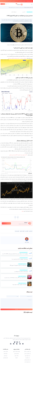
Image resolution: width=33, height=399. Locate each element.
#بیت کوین (20, 1)
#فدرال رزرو (26, 231)
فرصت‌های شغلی (5, 357)
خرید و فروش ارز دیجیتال (27, 351)
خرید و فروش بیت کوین (27, 353)
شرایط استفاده (5, 353)
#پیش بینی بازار (17, 231)
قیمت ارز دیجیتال (8, 223)
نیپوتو (23, 211)
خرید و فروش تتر (27, 357)
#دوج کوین (13, 1)
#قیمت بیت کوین (22, 231)
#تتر (17, 1)
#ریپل (10, 1)
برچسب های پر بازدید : (29, 1)
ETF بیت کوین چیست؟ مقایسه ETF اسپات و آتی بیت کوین (18, 155)
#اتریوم (24, 1)
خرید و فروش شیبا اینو (27, 361)
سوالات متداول (16, 355)
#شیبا (7, 1)
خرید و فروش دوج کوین (27, 359)
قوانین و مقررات (6, 351)
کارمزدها (16, 357)
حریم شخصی (5, 355)
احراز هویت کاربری (16, 353)
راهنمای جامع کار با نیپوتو (16, 351)
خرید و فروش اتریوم (27, 355)
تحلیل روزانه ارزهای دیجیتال (23, 252)
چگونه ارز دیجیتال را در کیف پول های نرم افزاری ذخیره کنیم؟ (17, 58)
